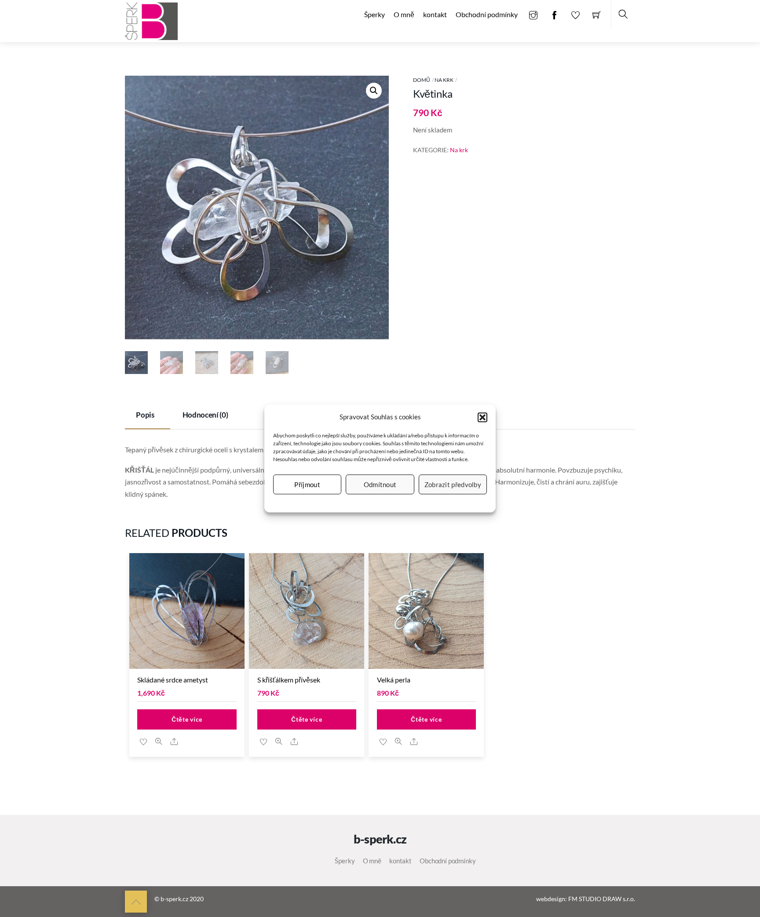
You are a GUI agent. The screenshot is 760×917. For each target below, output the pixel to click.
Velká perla (393, 679)
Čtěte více (187, 719)
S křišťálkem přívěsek (288, 679)
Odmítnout (380, 484)
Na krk (444, 80)
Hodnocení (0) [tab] (205, 414)
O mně (404, 14)
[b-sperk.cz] (151, 20)
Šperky (374, 14)
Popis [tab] (145, 414)
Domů (421, 80)
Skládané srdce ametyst (172, 679)
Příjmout (307, 484)
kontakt (435, 14)
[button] (482, 417)
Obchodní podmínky (487, 14)
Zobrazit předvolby (452, 484)
